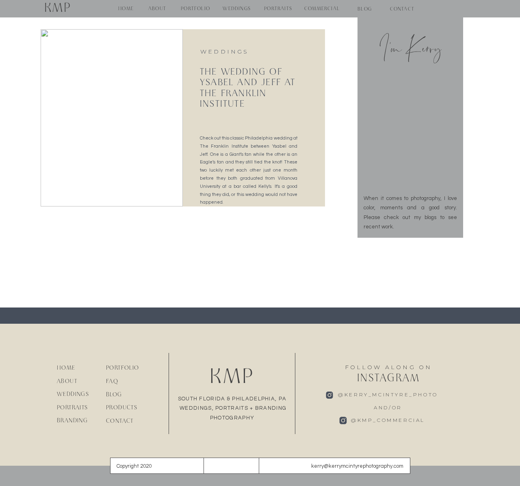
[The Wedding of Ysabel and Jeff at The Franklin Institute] (112, 117)
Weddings (224, 51)
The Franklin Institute (224, 146)
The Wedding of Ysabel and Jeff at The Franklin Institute (248, 88)
